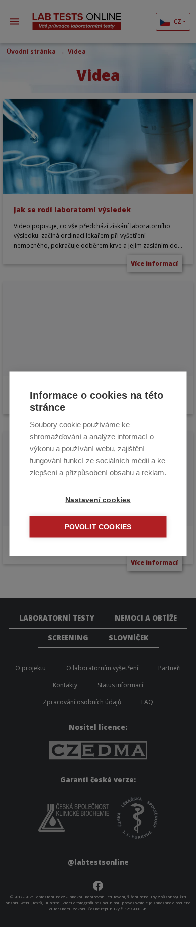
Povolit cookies (98, 526)
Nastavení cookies (97, 499)
